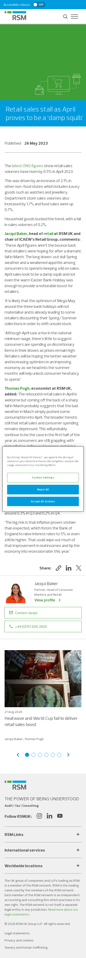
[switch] (39, 4)
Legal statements (17, 933)
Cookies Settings (43, 477)
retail (48, 233)
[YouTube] (60, 816)
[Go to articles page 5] (53, 755)
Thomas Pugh (17, 388)
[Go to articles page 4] (46, 755)
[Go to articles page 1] (27, 755)
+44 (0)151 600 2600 (31, 626)
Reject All (43, 489)
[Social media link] (15, 785)
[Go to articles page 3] (40, 755)
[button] (58, 568)
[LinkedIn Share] (68, 568)
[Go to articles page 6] (59, 755)
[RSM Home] (15, 15)
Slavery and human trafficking (26, 947)
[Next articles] (68, 755)
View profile (44, 600)
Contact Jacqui (26, 612)
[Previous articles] (17, 755)
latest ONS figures (27, 165)
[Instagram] (39, 816)
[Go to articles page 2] (33, 755)
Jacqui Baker (16, 233)
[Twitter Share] (78, 568)
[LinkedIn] (49, 816)
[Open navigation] (74, 16)
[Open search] (65, 16)
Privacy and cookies (19, 940)
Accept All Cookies (43, 501)
